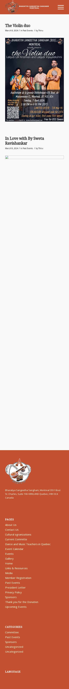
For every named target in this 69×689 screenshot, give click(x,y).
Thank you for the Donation (21, 602)
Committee (12, 632)
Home (9, 563)
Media (9, 573)
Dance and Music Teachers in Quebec (28, 544)
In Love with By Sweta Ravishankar (24, 140)
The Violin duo (17, 25)
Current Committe (16, 539)
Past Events (28, 30)
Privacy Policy (13, 592)
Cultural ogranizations (18, 534)
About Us (10, 525)
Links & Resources (16, 568)
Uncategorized (14, 646)
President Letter (15, 587)
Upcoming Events (16, 606)
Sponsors (11, 597)
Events (9, 553)
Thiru (40, 30)
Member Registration (18, 578)
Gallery (9, 558)
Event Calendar (14, 549)
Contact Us (12, 529)
